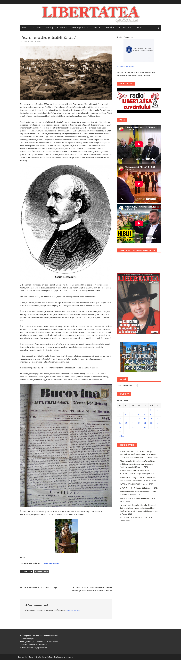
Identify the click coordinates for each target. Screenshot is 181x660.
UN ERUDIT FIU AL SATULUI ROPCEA (135, 517)
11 (126, 418)
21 (145, 423)
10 (120, 418)
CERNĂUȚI (49, 28)
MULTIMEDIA (123, 28)
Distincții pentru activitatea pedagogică (136, 498)
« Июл (121, 436)
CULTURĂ (108, 28)
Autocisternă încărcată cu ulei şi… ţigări (41, 587)
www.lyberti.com (51, 563)
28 (145, 427)
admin (39, 41)
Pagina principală (41, 572)
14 (145, 418)
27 (139, 427)
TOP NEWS (36, 28)
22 (151, 423)
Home (25, 28)
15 (151, 418)
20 (139, 423)
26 (132, 427)
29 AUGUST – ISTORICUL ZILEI (132, 488)
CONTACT (139, 28)
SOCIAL (94, 28)
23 (157, 423)
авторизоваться (72, 610)
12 (132, 418)
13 (139, 418)
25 (126, 427)
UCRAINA (61, 28)
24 (120, 427)
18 (126, 423)
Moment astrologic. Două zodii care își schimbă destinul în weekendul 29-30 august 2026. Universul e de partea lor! (138, 454)
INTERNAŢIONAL (78, 28)
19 (132, 423)
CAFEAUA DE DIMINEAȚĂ (130, 484)
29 (151, 427)
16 (157, 418)
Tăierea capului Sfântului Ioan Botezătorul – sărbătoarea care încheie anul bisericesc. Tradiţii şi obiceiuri (138, 464)
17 (120, 423)
